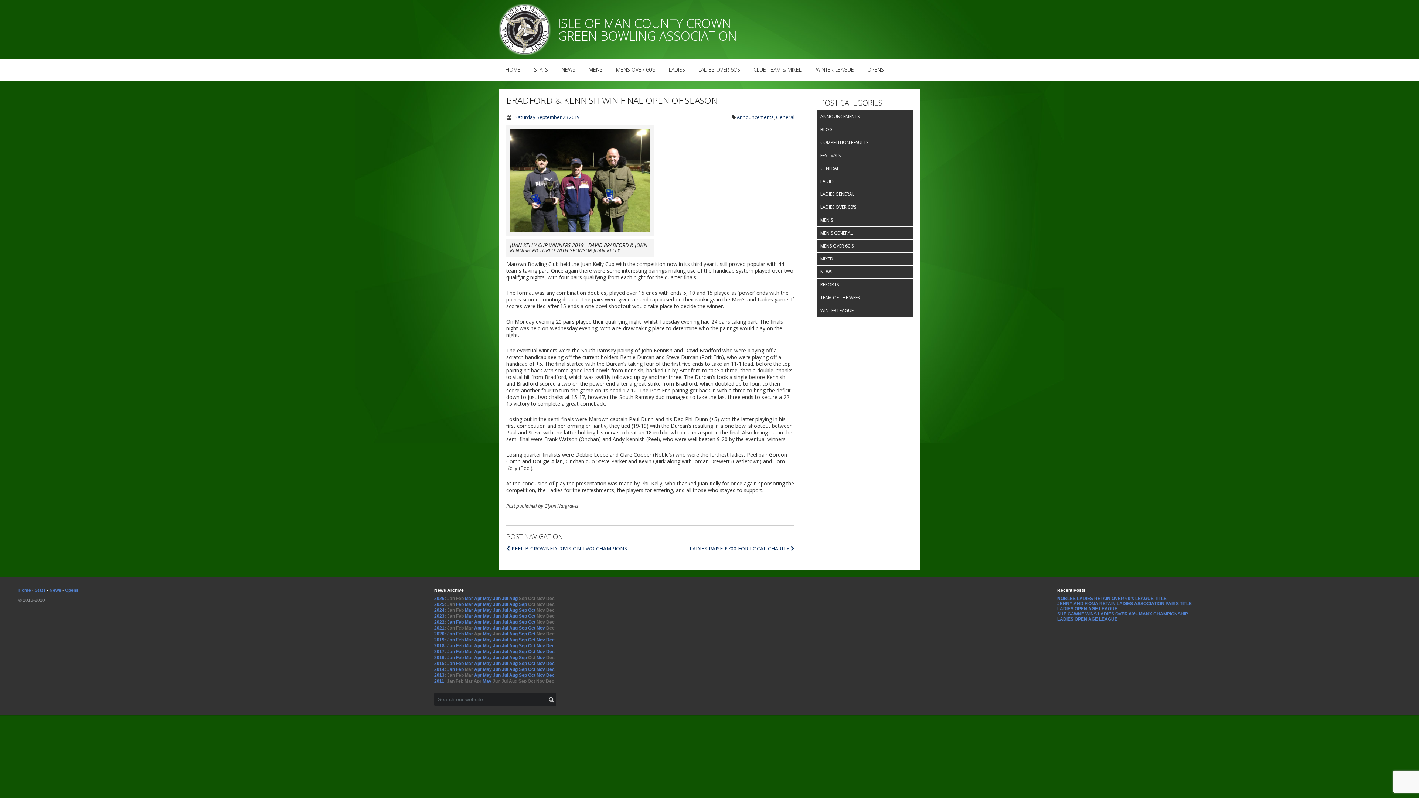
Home (513, 69)
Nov (541, 628)
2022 (439, 622)
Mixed (826, 259)
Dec (550, 639)
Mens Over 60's (837, 246)
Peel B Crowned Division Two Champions (569, 548)
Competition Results (844, 142)
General (785, 117)
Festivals (830, 155)
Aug (513, 598)
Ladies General (837, 194)
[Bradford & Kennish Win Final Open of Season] (580, 233)
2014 (439, 669)
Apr (478, 598)
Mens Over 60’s (636, 69)
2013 (439, 675)
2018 (439, 645)
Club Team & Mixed (778, 69)
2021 (439, 628)
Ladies (677, 69)
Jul (505, 598)
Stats (541, 69)
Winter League (835, 69)
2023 (439, 616)
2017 (439, 651)
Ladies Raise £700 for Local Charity (740, 548)
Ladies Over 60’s (719, 69)
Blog (826, 129)
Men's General (836, 233)
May (487, 598)
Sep (523, 604)
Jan (451, 622)
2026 (439, 598)
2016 (439, 657)
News (568, 69)
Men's (826, 220)
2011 (439, 681)
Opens (875, 69)
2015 (439, 663)
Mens (596, 69)
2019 (439, 639)
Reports (829, 285)
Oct (531, 610)
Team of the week (840, 297)
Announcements (755, 117)
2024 (439, 610)
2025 (439, 604)
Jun (497, 598)
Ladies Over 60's (838, 207)
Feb (460, 604)
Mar (469, 598)
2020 (439, 634)
